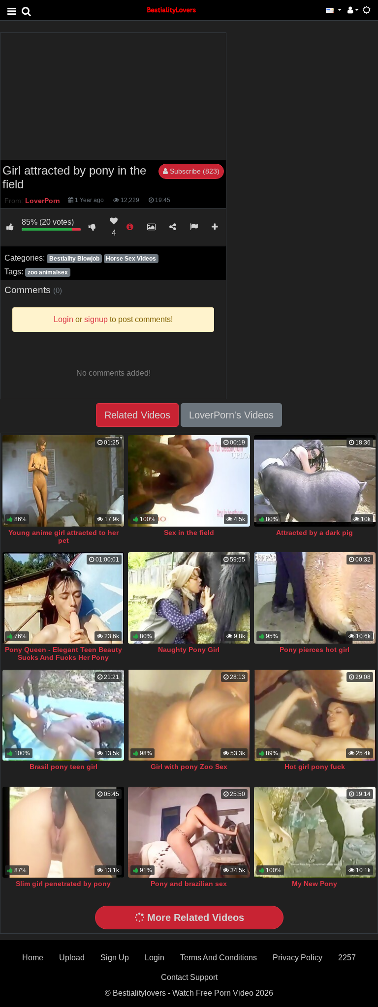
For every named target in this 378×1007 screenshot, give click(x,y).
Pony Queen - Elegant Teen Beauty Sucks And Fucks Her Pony (63, 653)
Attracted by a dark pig (314, 532)
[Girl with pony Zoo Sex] (189, 715)
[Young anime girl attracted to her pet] (63, 480)
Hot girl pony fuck (314, 766)
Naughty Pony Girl (189, 649)
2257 (347, 957)
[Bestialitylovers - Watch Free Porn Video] (171, 9)
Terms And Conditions (218, 957)
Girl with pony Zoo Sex (189, 766)
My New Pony (314, 884)
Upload (72, 957)
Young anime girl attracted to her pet (63, 536)
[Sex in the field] (189, 480)
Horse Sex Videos (131, 258)
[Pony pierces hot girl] (315, 597)
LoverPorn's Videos (231, 415)
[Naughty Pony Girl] (189, 597)
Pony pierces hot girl (314, 649)
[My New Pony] (315, 832)
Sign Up (114, 957)
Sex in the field (189, 532)
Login (154, 957)
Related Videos (137, 415)
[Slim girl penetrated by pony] (63, 832)
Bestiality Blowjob (74, 258)
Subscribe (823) (194, 171)
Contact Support (189, 977)
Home (32, 957)
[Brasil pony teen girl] (63, 715)
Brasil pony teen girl (63, 766)
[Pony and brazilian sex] (189, 832)
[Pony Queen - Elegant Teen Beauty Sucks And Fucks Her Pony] (63, 597)
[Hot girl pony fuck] (315, 715)
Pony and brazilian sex (189, 884)
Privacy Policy (297, 957)
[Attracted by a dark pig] (315, 480)
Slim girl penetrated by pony (63, 884)
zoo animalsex (48, 272)
